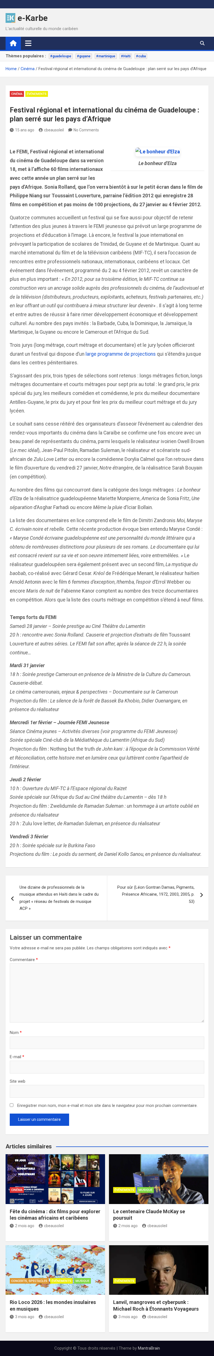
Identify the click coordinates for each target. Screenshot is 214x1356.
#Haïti (125, 56)
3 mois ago (24, 1317)
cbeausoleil (54, 130)
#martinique (105, 56)
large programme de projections (121, 354)
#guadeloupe (60, 56)
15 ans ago (24, 130)
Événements (37, 94)
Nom (16, 1032)
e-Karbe (33, 18)
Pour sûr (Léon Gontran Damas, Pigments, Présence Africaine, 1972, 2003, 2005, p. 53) (155, 894)
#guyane (84, 56)
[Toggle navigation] (28, 43)
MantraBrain (149, 1348)
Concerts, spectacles (29, 1281)
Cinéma (17, 94)
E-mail (17, 1056)
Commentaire (24, 959)
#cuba (141, 56)
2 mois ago (24, 1226)
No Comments (86, 130)
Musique (145, 1190)
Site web (17, 1081)
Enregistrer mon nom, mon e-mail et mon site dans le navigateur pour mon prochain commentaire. (107, 1105)
